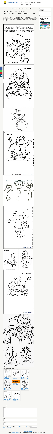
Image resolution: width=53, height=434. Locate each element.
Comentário (5, 407)
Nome (4, 418)
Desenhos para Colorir (9, 8)
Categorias (26, 2)
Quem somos (38, 2)
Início (21, 2)
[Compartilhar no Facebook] (1, 68)
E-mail (4, 422)
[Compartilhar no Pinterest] (1, 73)
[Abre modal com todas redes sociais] (1, 75)
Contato (33, 2)
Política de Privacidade (25, 4)
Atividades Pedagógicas (15, 432)
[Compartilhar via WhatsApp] (1, 71)
